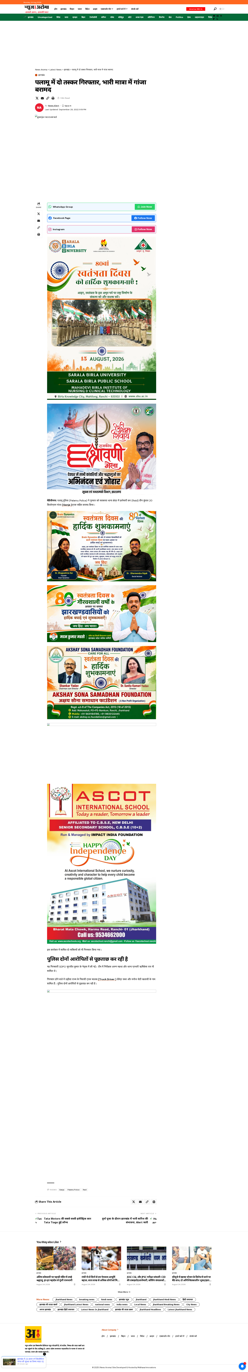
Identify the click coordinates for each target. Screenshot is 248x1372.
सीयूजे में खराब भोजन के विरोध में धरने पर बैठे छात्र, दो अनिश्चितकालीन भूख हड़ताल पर (191, 1278)
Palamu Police (74, 1190)
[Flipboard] (214, 19)
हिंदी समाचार (188, 1299)
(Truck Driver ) (106, 979)
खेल (170, 17)
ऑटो (129, 17)
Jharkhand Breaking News (166, 1304)
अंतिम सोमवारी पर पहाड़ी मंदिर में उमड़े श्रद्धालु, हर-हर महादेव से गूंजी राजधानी (54, 1278)
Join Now (146, 206)
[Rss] (217, 19)
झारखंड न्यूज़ (124, 1299)
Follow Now (145, 218)
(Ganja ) (67, 505)
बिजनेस (161, 17)
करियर (103, 17)
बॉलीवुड (121, 17)
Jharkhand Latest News (76, 1304)
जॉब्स (112, 17)
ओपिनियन (151, 17)
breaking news (86, 1299)
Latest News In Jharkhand (94, 1309)
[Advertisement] (124, 42)
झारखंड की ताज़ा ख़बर (124, 1309)
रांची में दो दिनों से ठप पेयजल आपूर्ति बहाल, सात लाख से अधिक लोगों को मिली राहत (101, 1278)
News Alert (53, 105)
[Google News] (217, 15)
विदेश (58, 17)
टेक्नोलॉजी (93, 17)
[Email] (42, 98)
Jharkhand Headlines (150, 1309)
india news (122, 1304)
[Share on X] (37, 98)
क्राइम (74, 17)
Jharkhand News (64, 1299)
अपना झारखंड (45, 1309)
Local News (140, 1304)
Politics (179, 17)
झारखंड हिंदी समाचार (66, 1309)
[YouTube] (214, 15)
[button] (209, 9)
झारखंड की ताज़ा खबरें (48, 1304)
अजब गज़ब (139, 17)
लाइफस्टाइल (199, 17)
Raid (85, 1190)
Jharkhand (141, 1299)
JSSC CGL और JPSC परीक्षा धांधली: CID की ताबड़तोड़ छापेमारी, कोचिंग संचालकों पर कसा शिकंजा (146, 1278)
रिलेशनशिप (212, 17)
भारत (66, 17)
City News (191, 1304)
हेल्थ (189, 17)
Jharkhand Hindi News (164, 1299)
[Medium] (221, 15)
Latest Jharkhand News (180, 1309)
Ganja (61, 1190)
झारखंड (30, 17)
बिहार (83, 17)
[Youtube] (27, 1359)
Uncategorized (45, 17)
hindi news (106, 1299)
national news (102, 1304)
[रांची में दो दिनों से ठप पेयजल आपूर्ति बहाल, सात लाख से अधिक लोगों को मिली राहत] (101, 1258)
